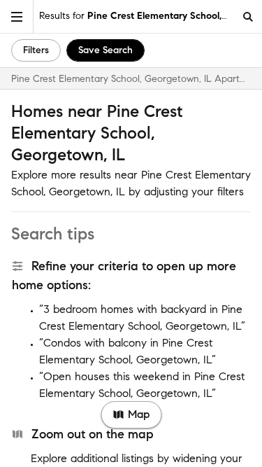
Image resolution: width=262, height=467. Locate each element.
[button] (17, 16)
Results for (136, 16)
